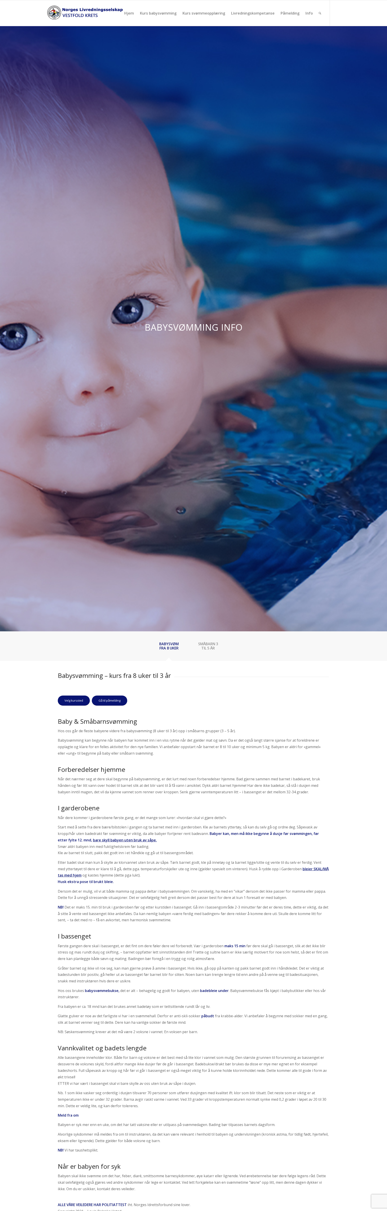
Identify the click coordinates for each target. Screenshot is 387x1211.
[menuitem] (129, 13)
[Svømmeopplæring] (85, 13)
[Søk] (320, 13)
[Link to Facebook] (336, 13)
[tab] (174, 647)
